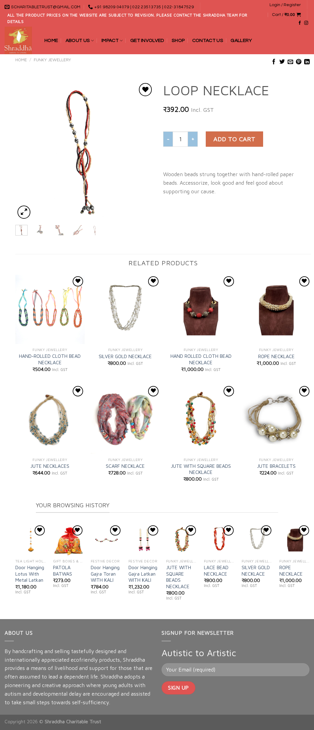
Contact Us (207, 40)
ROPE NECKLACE (276, 356)
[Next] (143, 151)
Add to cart (234, 138)
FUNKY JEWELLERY (52, 59)
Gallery (241, 40)
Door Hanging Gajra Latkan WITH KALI (142, 574)
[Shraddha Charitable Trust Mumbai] (20, 40)
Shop (178, 40)
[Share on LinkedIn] (307, 62)
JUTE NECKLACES (49, 466)
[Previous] (25, 151)
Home (51, 40)
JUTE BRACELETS (276, 466)
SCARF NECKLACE (125, 466)
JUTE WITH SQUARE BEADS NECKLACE (201, 469)
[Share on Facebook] (274, 62)
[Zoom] (23, 212)
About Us (78, 40)
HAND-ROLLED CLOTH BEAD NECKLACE (50, 359)
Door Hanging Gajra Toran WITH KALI (105, 574)
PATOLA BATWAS (62, 570)
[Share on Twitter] (282, 62)
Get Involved (147, 40)
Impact (110, 40)
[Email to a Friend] (290, 62)
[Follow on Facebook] (300, 23)
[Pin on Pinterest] (298, 62)
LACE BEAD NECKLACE (216, 570)
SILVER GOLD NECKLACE (125, 356)
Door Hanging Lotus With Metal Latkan (29, 574)
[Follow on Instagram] (306, 23)
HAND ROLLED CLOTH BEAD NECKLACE (201, 359)
